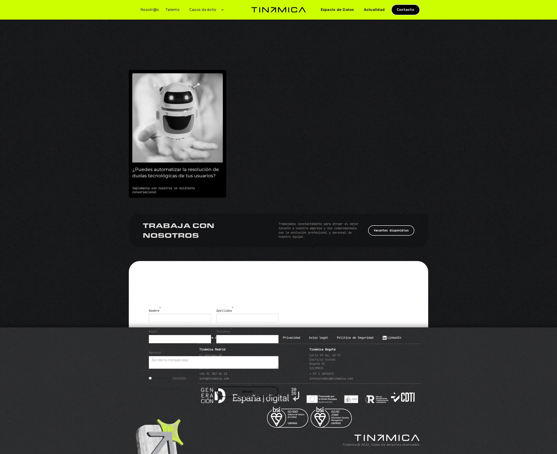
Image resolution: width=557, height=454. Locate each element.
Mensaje (156, 353)
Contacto (405, 9)
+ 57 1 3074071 (321, 373)
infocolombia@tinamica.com (331, 378)
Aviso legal (318, 337)
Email (154, 331)
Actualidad (374, 10)
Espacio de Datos (337, 10)
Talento (172, 10)
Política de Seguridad (355, 337)
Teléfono (224, 331)
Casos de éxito (202, 10)
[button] (205, 10)
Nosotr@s (149, 10)
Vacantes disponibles (391, 230)
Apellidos (224, 311)
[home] (278, 9)
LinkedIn (394, 338)
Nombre (155, 311)
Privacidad (291, 337)
